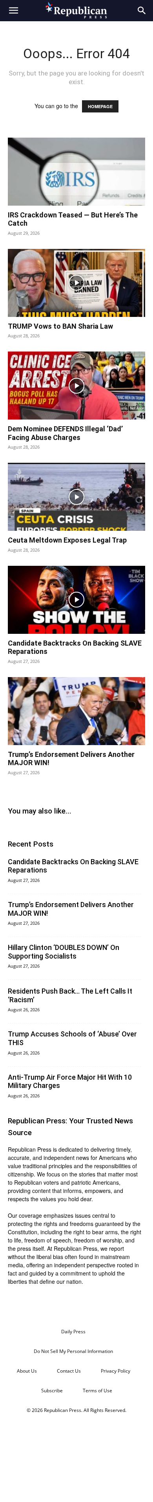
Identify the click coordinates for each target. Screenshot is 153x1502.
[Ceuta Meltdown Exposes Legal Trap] (76, 497)
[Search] (142, 10)
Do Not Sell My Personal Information (73, 1351)
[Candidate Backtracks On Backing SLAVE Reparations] (76, 600)
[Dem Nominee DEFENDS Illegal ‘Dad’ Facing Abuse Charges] (76, 386)
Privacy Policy (115, 1371)
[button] (13, 10)
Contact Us (69, 1371)
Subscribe (52, 1390)
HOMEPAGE (100, 106)
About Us (27, 1371)
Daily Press (73, 1331)
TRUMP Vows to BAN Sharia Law (60, 326)
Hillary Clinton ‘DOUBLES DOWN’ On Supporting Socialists (63, 951)
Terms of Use (97, 1390)
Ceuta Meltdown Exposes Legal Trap (67, 540)
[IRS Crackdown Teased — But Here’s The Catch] (76, 172)
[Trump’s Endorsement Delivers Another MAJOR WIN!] (76, 711)
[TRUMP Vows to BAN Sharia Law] (76, 283)
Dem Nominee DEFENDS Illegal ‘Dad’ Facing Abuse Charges (65, 433)
